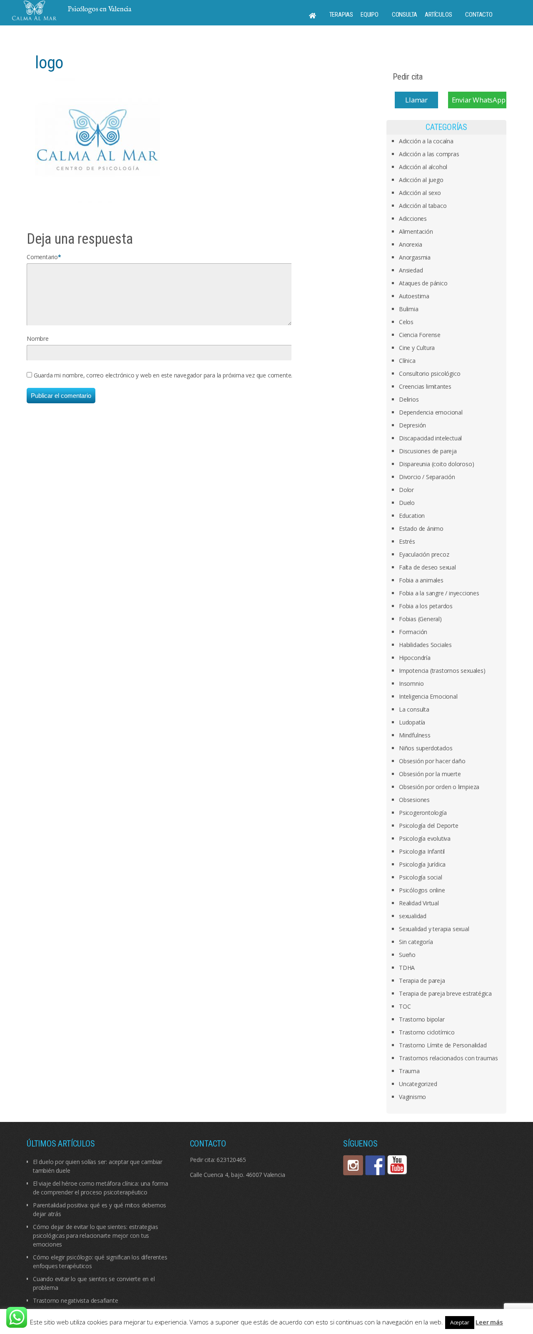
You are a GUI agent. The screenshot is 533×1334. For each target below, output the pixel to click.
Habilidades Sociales (425, 645)
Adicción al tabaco (422, 206)
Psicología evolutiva (425, 838)
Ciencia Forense (420, 335)
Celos (406, 322)
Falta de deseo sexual (427, 567)
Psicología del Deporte (428, 825)
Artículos (438, 14)
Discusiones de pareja (428, 451)
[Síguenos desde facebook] (375, 1165)
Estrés (407, 541)
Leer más (489, 1322)
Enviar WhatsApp (479, 100)
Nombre (38, 338)
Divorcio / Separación (427, 477)
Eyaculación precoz (424, 554)
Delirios (408, 399)
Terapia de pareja (422, 980)
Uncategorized (418, 1084)
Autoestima (414, 296)
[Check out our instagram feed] (353, 1165)
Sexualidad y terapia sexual (434, 929)
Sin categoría (416, 942)
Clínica (407, 361)
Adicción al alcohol (423, 167)
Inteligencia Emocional (428, 696)
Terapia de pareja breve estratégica (445, 993)
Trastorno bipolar (422, 1019)
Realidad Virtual (419, 903)
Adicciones (413, 218)
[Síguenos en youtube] (397, 1165)
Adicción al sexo (420, 193)
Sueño (407, 955)
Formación (413, 632)
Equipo (370, 14)
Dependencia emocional (431, 412)
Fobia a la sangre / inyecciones (439, 593)
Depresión (412, 425)
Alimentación (416, 231)
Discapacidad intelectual (430, 438)
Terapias (341, 14)
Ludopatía (412, 722)
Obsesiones (414, 800)
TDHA (407, 968)
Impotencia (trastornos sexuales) (442, 670)
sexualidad (412, 916)
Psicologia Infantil (422, 851)
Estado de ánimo (421, 528)
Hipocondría (415, 658)
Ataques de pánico (423, 283)
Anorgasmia (415, 257)
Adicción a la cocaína (426, 141)
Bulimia (408, 309)
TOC (405, 1006)
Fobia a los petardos (426, 606)
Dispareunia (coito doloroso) (436, 464)
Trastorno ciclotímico (427, 1032)
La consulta (414, 709)
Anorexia (410, 244)
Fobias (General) (420, 619)
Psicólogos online (422, 890)
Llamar (416, 100)
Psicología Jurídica (422, 864)
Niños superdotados (425, 748)
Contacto (478, 14)
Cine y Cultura (417, 348)
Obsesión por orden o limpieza (439, 787)
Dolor (406, 490)
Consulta (404, 14)
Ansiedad (411, 270)
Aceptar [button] (459, 1322)
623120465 (231, 1160)
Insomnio (411, 683)
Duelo (407, 503)
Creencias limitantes (425, 386)
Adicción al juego (421, 180)
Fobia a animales (421, 580)
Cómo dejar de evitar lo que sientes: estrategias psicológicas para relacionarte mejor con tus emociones (95, 1235)
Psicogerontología (423, 813)
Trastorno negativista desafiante (75, 1300)
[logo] (97, 140)
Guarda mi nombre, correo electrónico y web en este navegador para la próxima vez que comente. (163, 375)
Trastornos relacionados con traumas (448, 1058)
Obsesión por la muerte (430, 774)
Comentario (42, 257)
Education (412, 516)
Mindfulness (415, 735)
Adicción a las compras (429, 154)
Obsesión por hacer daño (432, 761)
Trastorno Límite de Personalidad (443, 1045)
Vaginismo (412, 1097)
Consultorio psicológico (429, 373)
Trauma (409, 1071)
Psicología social (420, 877)
